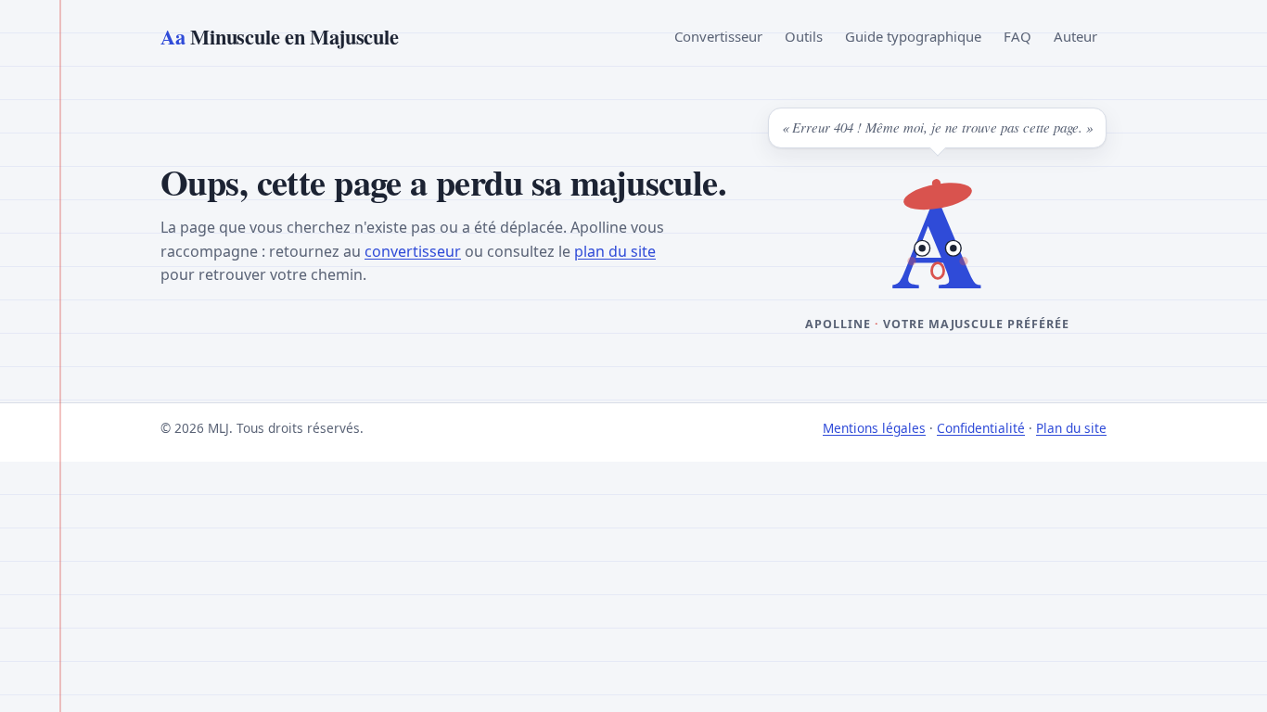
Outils (804, 36)
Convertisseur (718, 36)
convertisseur (413, 251)
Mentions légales (874, 428)
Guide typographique (913, 36)
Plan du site (1071, 428)
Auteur (1075, 36)
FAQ (1017, 36)
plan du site (615, 251)
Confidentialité (981, 428)
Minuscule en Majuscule (279, 36)
